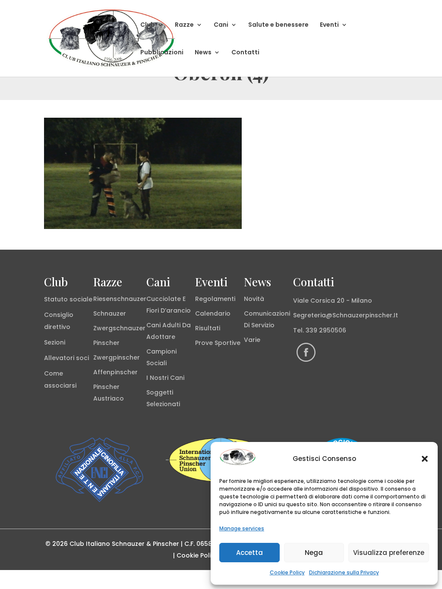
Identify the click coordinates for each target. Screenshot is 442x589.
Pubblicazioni (161, 52)
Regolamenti (215, 298)
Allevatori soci (66, 358)
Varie (252, 339)
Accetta (249, 552)
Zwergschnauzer (119, 328)
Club (147, 25)
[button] (424, 458)
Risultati (207, 328)
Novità (254, 298)
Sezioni (54, 342)
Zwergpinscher (116, 357)
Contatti (245, 52)
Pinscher (106, 342)
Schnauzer (109, 313)
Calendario (212, 313)
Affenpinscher (115, 372)
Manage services (241, 528)
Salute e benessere (278, 25)
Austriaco (108, 398)
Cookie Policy (287, 572)
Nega (314, 552)
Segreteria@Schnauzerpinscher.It (345, 315)
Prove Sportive (217, 342)
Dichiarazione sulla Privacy (344, 572)
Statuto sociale (68, 299)
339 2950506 (326, 330)
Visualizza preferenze (388, 552)
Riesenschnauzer (119, 298)
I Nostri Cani (165, 377)
